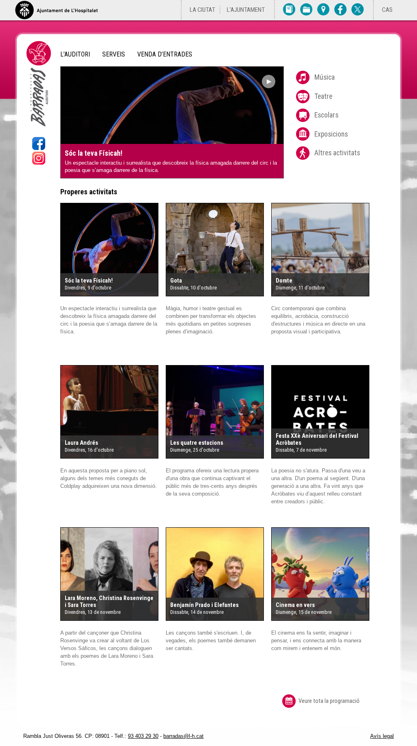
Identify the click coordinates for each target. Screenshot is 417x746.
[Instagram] (38, 162)
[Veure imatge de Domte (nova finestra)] (320, 251)
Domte (284, 280)
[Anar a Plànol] (323, 9)
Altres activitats (337, 153)
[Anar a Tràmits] (306, 9)
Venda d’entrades (164, 54)
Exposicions (331, 134)
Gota (176, 280)
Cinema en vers (295, 605)
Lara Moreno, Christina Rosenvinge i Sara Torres (109, 602)
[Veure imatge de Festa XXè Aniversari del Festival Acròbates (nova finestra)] (320, 413)
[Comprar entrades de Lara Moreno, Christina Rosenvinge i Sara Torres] (114, 563)
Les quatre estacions (196, 442)
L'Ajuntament (246, 9)
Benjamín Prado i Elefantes (204, 605)
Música (324, 77)
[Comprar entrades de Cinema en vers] (324, 563)
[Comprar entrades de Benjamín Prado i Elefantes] (219, 563)
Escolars (326, 115)
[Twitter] (357, 9)
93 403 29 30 (143, 736)
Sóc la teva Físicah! (94, 153)
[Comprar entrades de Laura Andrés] (114, 400)
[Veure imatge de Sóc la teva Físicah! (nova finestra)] (109, 251)
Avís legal (382, 736)
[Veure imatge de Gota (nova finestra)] (214, 251)
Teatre (323, 96)
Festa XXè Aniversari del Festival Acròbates (317, 439)
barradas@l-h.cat (183, 736)
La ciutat (202, 9)
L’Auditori (75, 54)
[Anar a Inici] (38, 132)
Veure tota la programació (329, 701)
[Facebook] (340, 9)
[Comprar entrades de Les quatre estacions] (219, 400)
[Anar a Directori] (289, 9)
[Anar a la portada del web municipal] (56, 10)
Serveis (113, 54)
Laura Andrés (81, 442)
